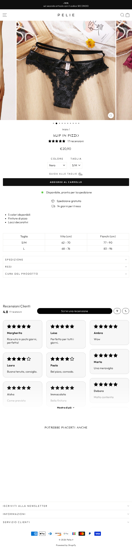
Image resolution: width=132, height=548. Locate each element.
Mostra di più (64, 407)
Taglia (76, 158)
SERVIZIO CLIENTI (16, 522)
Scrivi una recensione (74, 311)
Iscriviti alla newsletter (25, 505)
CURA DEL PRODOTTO (21, 273)
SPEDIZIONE (14, 259)
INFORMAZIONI (14, 514)
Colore (57, 158)
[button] (57, 141)
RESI (8, 266)
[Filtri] (117, 311)
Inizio (65, 129)
